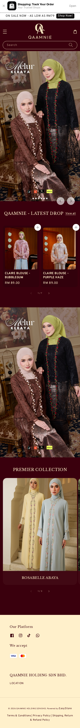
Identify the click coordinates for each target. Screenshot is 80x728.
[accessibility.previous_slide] (31, 591)
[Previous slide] (60, 201)
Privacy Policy (42, 715)
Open (72, 5)
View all (70, 213)
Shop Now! (65, 16)
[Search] (71, 45)
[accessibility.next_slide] (48, 591)
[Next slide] (71, 201)
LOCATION (17, 683)
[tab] (33, 198)
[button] (5, 31)
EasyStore (65, 708)
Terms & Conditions (19, 715)
